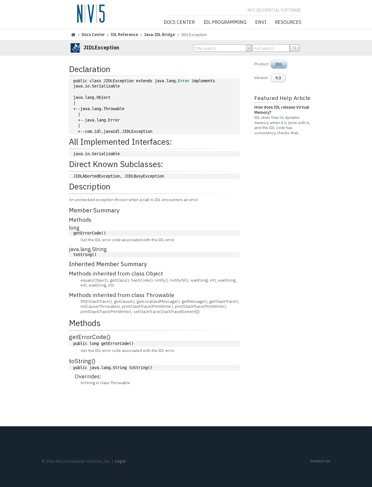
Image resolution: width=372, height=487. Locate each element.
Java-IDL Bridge (159, 34)
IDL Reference (124, 34)
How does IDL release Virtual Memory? (281, 110)
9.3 (278, 77)
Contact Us (320, 461)
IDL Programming (224, 22)
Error (183, 80)
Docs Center (179, 22)
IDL (278, 64)
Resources (288, 22)
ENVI (260, 22)
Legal (120, 461)
